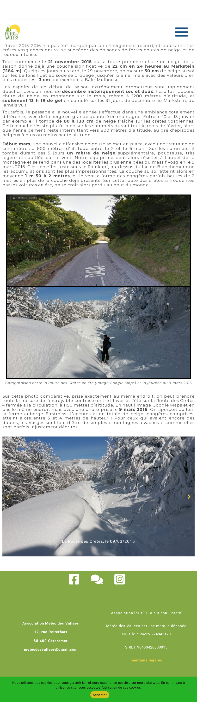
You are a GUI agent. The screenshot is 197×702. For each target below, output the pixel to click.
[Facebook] (74, 579)
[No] (191, 689)
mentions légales (146, 660)
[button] (8, 496)
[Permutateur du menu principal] (181, 32)
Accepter (100, 695)
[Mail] (96, 579)
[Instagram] (119, 579)
